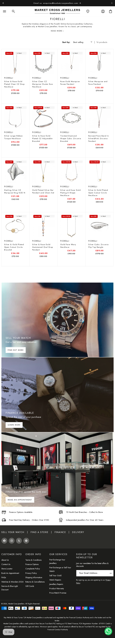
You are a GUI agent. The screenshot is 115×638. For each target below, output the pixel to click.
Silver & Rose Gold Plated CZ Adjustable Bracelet (42, 138)
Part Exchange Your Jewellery (57, 561)
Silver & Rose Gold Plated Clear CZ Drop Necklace (14, 84)
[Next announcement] (112, 3)
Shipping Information (33, 577)
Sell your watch (12, 532)
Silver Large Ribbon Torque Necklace (13, 137)
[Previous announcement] (3, 3)
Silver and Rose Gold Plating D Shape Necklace (70, 193)
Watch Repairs (55, 579)
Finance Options (32, 564)
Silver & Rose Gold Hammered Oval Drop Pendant (42, 247)
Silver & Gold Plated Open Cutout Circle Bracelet (14, 247)
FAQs (3, 577)
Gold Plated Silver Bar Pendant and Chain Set (43, 191)
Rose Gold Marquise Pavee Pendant (70, 82)
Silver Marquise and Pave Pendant (98, 82)
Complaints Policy (32, 568)
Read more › (57, 31)
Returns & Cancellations (35, 581)
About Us (5, 560)
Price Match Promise (57, 592)
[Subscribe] (110, 573)
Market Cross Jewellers (16, 603)
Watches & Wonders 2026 (12, 581)
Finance (60, 532)
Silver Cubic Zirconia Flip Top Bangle (98, 245)
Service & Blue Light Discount (9, 588)
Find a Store (39, 532)
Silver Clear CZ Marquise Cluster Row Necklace (42, 84)
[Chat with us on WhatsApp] (108, 631)
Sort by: (66, 42)
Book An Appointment (10, 573)
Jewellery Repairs (56, 584)
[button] (4, 11)
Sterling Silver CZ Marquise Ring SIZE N (14, 191)
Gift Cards (29, 586)
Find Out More (16, 350)
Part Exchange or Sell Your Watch (60, 569)
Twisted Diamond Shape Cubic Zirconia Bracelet (70, 138)
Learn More (14, 425)
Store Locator (6, 568)
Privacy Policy (31, 573)
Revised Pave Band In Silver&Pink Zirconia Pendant (98, 138)
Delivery (78, 532)
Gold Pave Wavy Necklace (68, 245)
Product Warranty (56, 588)
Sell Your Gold (55, 575)
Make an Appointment (20, 499)
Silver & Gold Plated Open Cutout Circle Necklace (98, 193)
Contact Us (5, 564)
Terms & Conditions (33, 560)
